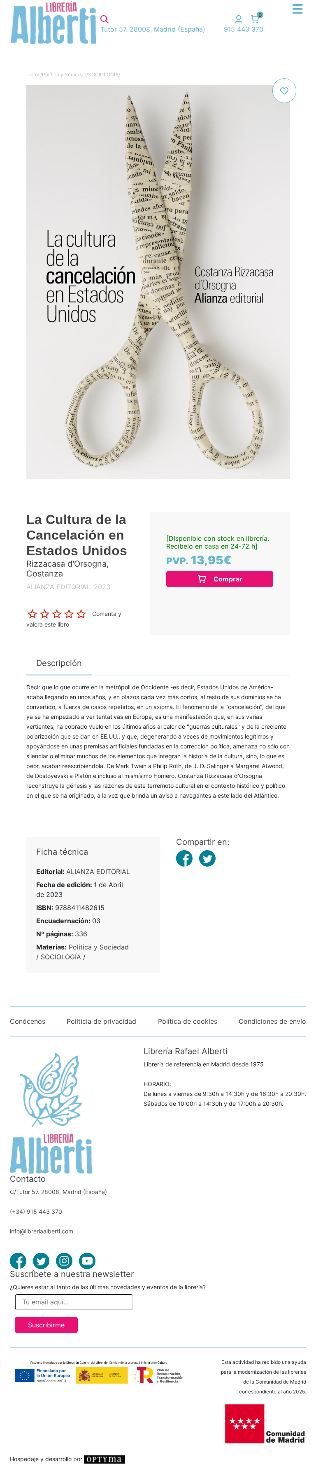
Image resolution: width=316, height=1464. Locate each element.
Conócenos (27, 1021)
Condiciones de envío (272, 1021)
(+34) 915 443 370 (36, 1211)
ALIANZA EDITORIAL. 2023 (68, 587)
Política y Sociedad (64, 74)
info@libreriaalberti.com (41, 1231)
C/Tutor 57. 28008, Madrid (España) (58, 1191)
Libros (33, 74)
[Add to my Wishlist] (284, 90)
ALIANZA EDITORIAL (98, 871)
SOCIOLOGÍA (103, 74)
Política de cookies (187, 1021)
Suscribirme (46, 1325)
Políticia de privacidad (101, 1021)
